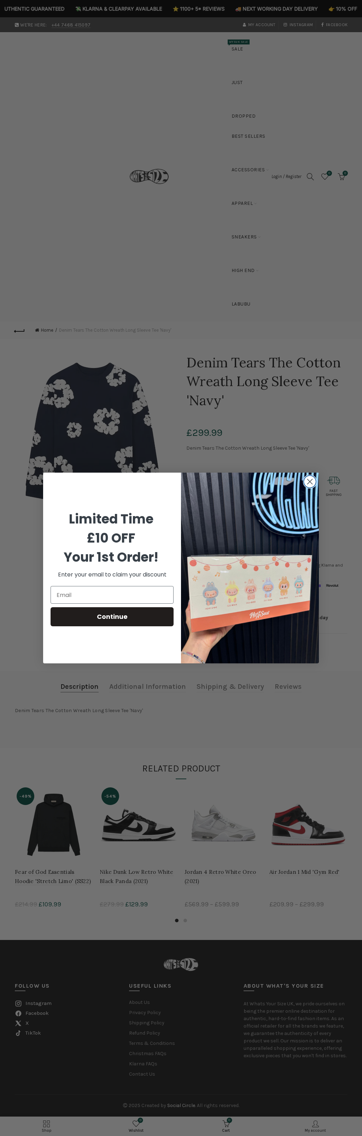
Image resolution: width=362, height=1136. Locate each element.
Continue (112, 616)
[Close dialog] (310, 481)
